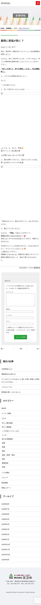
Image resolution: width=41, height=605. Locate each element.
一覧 (20, 349)
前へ (2, 349)
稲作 (3, 459)
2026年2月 (5, 534)
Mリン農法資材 (7, 423)
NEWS (3, 408)
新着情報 (8, 28)
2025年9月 (5, 560)
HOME (2, 28)
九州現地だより (7, 369)
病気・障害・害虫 (8, 455)
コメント (9, 292)
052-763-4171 (15, 583)
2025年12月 (5, 544)
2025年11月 (5, 550)
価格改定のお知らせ (8, 374)
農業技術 (37, 268)
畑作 (3, 451)
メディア (4, 478)
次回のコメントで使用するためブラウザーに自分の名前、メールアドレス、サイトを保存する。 (20, 330)
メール (8, 315)
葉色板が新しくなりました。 (11, 392)
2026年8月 (5, 504)
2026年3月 (5, 529)
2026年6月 (5, 514)
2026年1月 (5, 539)
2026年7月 (5, 509)
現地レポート (6, 488)
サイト (8, 321)
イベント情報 (6, 413)
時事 (3, 443)
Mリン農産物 (6, 427)
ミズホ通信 (5, 473)
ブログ (15, 28)
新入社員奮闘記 (7, 439)
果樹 (3, 447)
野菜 (3, 467)
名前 (8, 309)
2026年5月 (5, 519)
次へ (38, 349)
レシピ (4, 435)
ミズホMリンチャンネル (10, 431)
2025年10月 (5, 555)
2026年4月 (5, 524)
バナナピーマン (7, 387)
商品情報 (4, 483)
